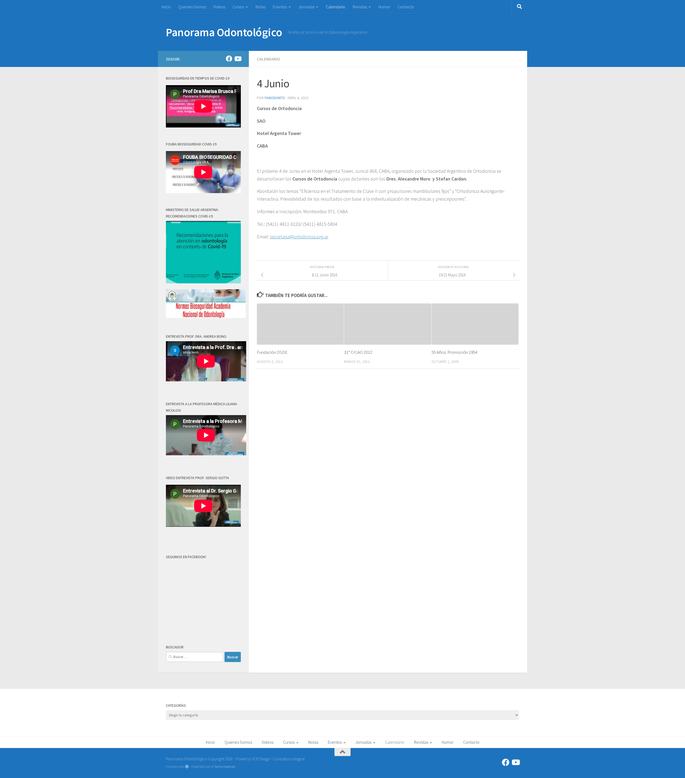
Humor (384, 6)
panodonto (275, 97)
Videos (219, 6)
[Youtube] (237, 58)
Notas (260, 6)
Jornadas (306, 6)
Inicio (166, 6)
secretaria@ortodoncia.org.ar (299, 237)
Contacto (406, 6)
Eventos (280, 6)
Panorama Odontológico (224, 32)
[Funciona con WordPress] (187, 766)
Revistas (360, 6)
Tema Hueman (224, 766)
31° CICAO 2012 (358, 352)
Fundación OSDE (272, 352)
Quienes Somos (192, 6)
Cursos (238, 6)
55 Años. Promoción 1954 (454, 352)
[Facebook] (229, 58)
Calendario (335, 6)
